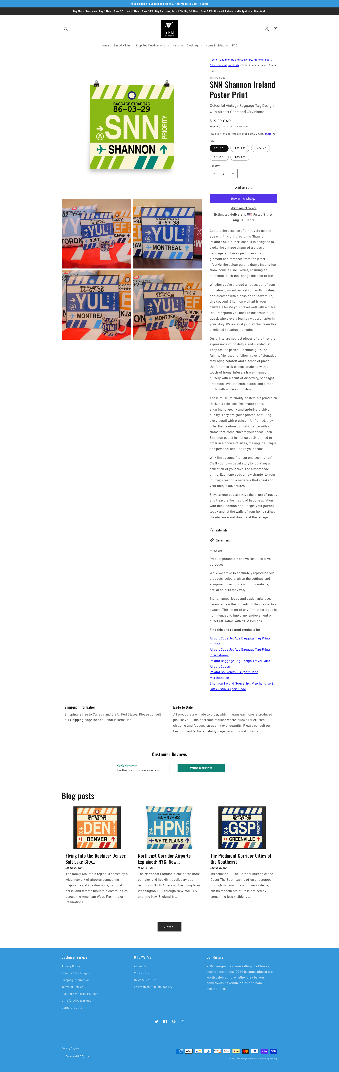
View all (170, 927)
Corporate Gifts (72, 1007)
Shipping (215, 126)
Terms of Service (72, 987)
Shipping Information (76, 980)
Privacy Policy (71, 966)
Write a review (201, 768)
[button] (66, 29)
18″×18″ (240, 157)
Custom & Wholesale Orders (80, 993)
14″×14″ (260, 148)
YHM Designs (242, 1058)
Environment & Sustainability (195, 731)
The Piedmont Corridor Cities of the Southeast (241, 859)
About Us (140, 966)
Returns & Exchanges (76, 973)
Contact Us (141, 973)
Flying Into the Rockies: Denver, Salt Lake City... (96, 859)
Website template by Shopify (263, 1058)
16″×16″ (219, 157)
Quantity (215, 165)
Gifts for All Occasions (76, 1000)
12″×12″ (240, 148)
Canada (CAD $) (75, 1056)
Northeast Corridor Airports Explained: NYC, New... (164, 859)
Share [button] (218, 550)
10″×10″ (219, 148)
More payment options (244, 208)
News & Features (145, 980)
